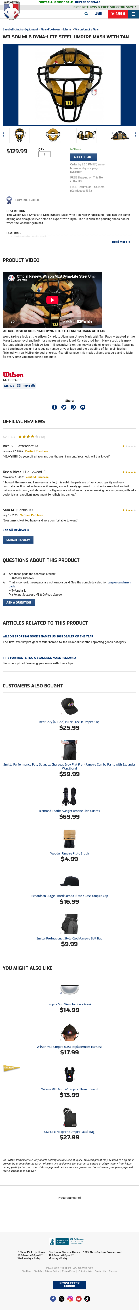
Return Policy (68, 1271)
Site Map (26, 1271)
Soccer (31, 1275)
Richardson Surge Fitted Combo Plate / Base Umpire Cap (69, 896)
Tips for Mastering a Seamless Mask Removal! (39, 658)
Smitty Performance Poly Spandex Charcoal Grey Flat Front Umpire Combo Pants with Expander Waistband (69, 766)
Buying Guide (27, 200)
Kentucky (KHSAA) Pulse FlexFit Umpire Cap (69, 722)
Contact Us (100, 1271)
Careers (113, 1271)
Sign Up (111, 1285)
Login (98, 14)
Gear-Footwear (50, 29)
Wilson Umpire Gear (86, 29)
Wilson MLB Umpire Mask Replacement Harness (69, 1047)
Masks (67, 29)
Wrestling (102, 1275)
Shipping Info (85, 1271)
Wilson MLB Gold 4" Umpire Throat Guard (69, 1089)
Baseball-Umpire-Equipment (20, 29)
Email (92, 1247)
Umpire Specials (87, 2)
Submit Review (18, 540)
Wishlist (10, 385)
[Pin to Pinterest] (73, 408)
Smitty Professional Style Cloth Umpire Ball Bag (70, 938)
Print (26, 385)
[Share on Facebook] (54, 408)
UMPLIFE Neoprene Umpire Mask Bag (69, 1132)
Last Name (63, 1247)
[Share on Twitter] (63, 408)
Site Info (38, 1271)
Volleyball (77, 1275)
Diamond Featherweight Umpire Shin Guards (69, 811)
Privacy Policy (52, 1271)
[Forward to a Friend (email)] (82, 408)
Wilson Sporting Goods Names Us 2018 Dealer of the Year (48, 636)
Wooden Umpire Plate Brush (69, 853)
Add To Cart (83, 157)
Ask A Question (18, 602)
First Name (31, 1247)
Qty (41, 149)
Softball (52, 1275)
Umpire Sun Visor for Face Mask (69, 1004)
